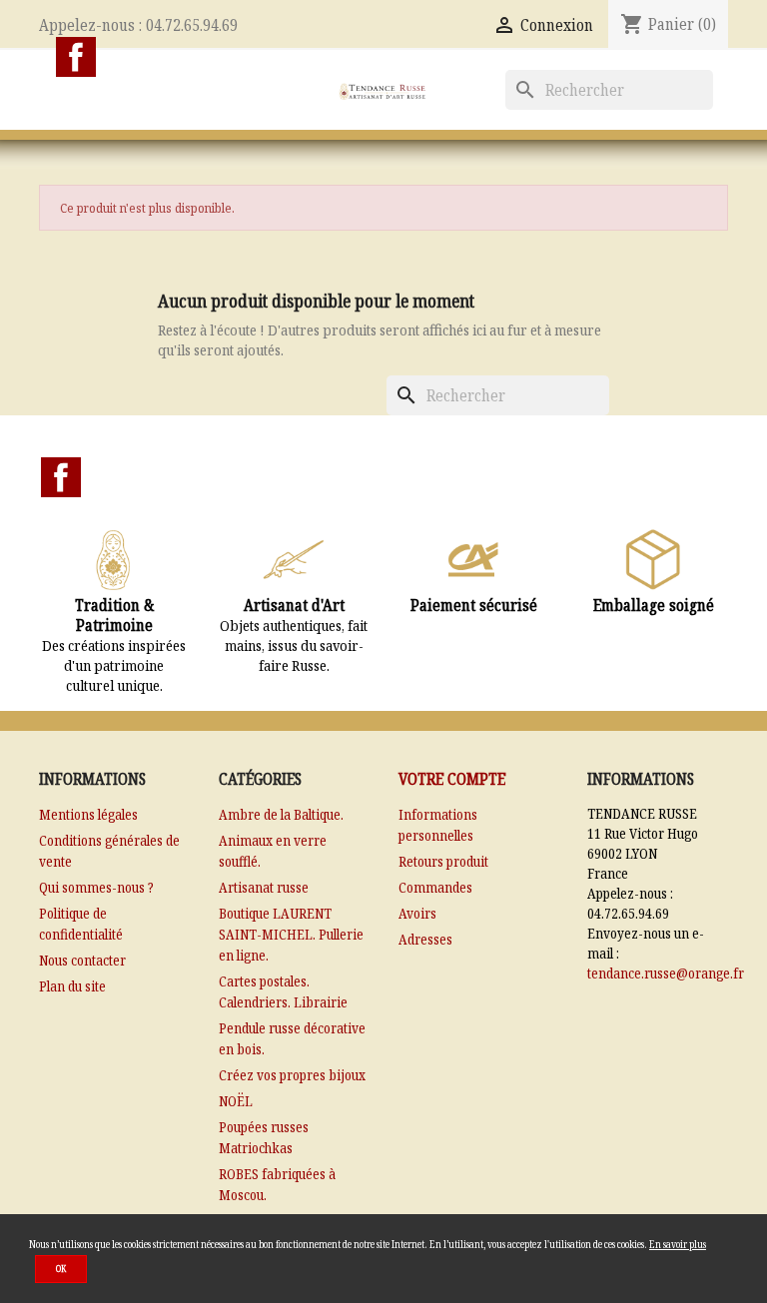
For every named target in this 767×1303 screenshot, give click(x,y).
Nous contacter (82, 960)
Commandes (435, 887)
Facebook (76, 57)
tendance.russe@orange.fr (665, 973)
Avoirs (417, 913)
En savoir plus (677, 1244)
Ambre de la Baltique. (281, 814)
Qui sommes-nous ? (96, 887)
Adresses (425, 939)
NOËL (236, 1100)
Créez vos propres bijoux (292, 1074)
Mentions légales (88, 814)
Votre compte (451, 779)
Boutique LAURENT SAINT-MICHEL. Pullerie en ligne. (291, 934)
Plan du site (72, 986)
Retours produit (443, 861)
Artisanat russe (264, 887)
